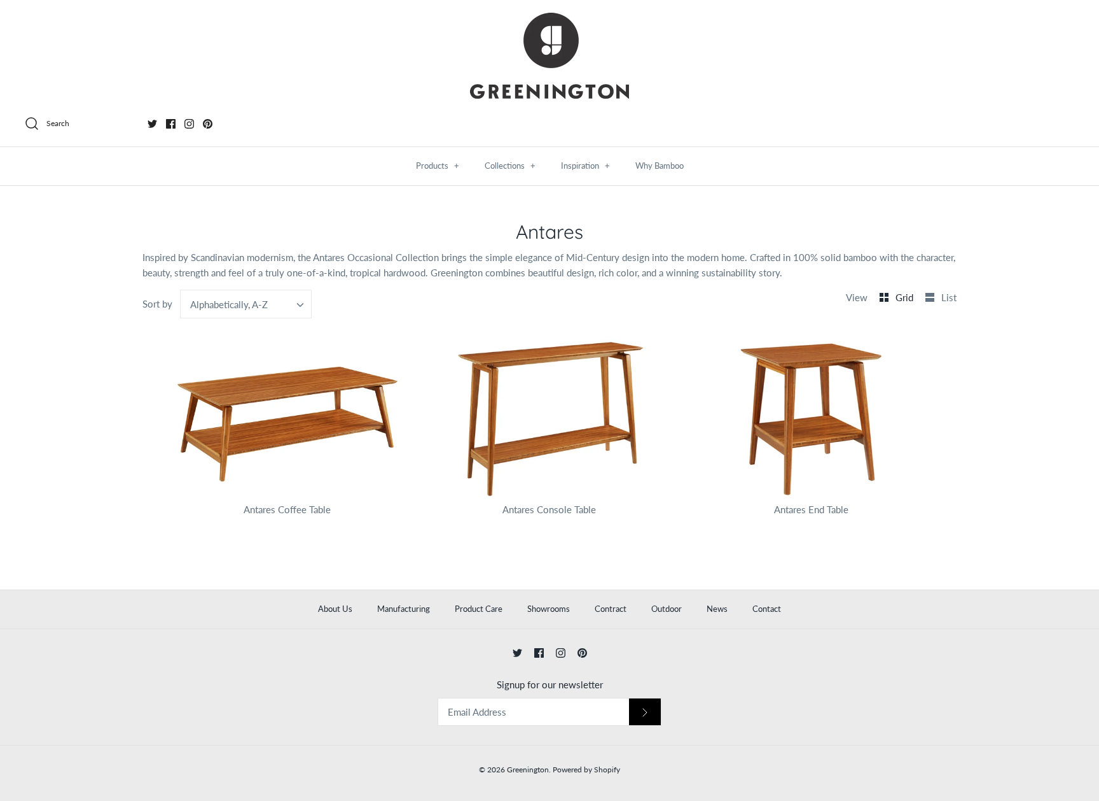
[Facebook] (171, 124)
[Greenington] (549, 56)
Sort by (157, 303)
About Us (335, 609)
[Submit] (645, 712)
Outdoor (666, 609)
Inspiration (585, 165)
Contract (610, 609)
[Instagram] (189, 124)
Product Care (478, 609)
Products (437, 165)
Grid (905, 297)
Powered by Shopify (586, 769)
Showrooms (548, 609)
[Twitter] (152, 124)
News (717, 609)
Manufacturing (403, 609)
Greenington (528, 769)
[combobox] (246, 304)
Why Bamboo (659, 165)
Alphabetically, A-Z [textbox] (229, 304)
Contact (766, 609)
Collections (510, 165)
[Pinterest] (207, 124)
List (949, 297)
